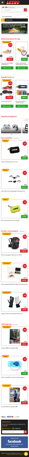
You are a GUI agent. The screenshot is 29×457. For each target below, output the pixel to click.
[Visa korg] (26, 454)
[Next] (28, 56)
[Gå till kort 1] (11, 134)
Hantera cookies (19, 454)
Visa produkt (8, 68)
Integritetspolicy (10, 454)
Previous (4, 29)
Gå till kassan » (11, 7)
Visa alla (16, 138)
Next (25, 29)
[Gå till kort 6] (17, 134)
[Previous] (1, 56)
